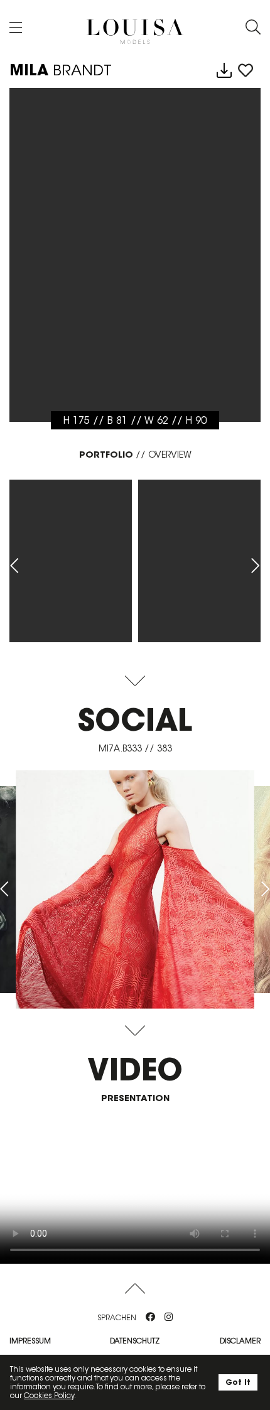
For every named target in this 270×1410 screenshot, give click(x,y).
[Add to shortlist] (245, 71)
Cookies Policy (49, 1395)
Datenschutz (134, 1340)
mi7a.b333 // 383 (135, 748)
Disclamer (240, 1340)
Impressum (30, 1340)
